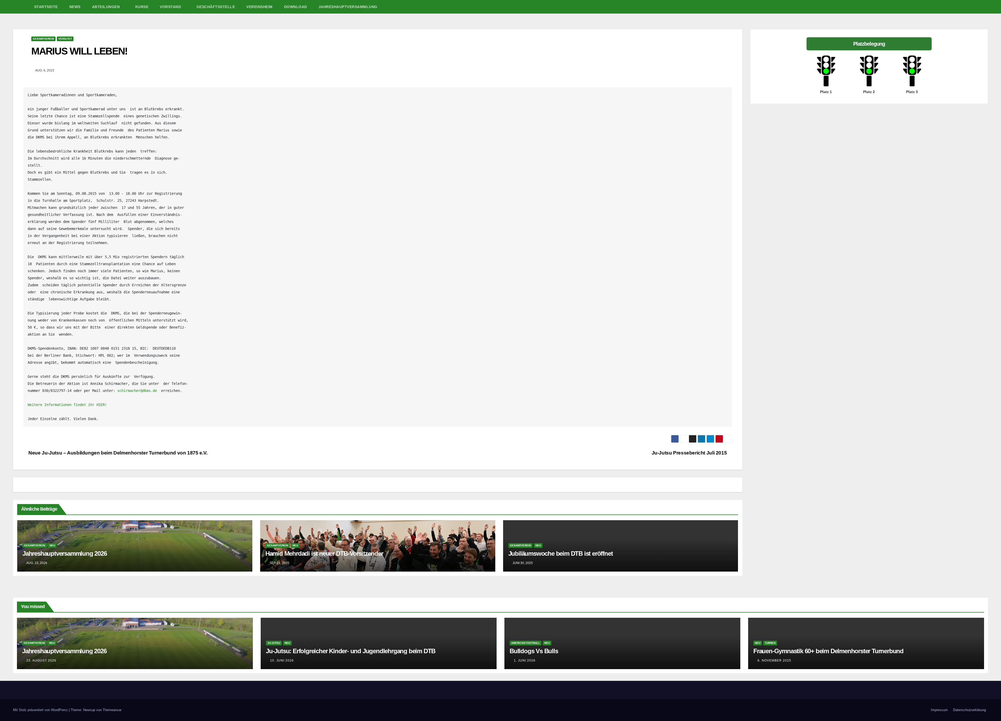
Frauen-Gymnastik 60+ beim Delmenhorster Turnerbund (828, 651)
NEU (52, 545)
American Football (525, 642)
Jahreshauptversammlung (348, 7)
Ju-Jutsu (273, 642)
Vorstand (171, 7)
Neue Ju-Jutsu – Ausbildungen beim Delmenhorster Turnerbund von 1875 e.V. (117, 453)
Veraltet (65, 38)
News (75, 7)
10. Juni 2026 (282, 660)
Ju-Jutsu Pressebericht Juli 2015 (690, 453)
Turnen (770, 642)
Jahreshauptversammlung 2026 (64, 553)
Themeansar (112, 710)
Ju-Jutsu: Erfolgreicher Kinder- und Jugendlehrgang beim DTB (350, 651)
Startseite (46, 7)
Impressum (939, 710)
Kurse (142, 7)
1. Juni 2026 (524, 660)
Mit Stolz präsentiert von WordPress (41, 710)
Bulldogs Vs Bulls (534, 651)
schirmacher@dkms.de (137, 391)
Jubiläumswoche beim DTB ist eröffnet (560, 553)
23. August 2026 (41, 660)
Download (295, 7)
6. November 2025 (774, 660)
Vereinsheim (259, 7)
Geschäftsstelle (216, 7)
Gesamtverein (43, 38)
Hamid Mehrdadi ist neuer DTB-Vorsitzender (324, 553)
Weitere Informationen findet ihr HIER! (67, 405)
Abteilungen (106, 7)
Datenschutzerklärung (969, 710)
